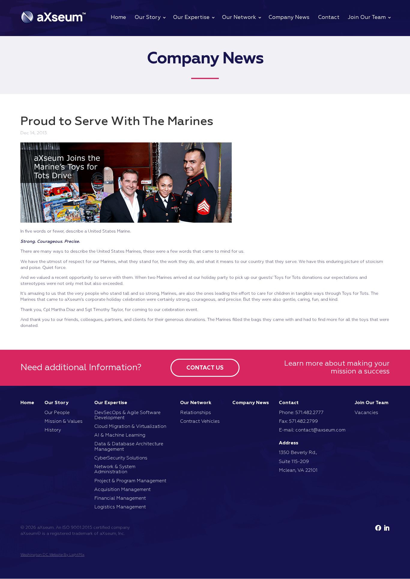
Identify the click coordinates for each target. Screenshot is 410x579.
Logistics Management (120, 507)
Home (118, 17)
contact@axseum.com (320, 430)
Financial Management (120, 498)
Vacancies (366, 412)
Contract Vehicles (200, 421)
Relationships (195, 412)
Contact (328, 17)
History (52, 430)
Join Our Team (367, 17)
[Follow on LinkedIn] (387, 528)
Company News (288, 17)
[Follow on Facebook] (378, 528)
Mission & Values (63, 421)
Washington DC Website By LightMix (52, 555)
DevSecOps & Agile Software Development (127, 415)
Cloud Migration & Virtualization (130, 426)
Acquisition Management (122, 489)
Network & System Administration (114, 469)
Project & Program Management (130, 481)
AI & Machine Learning (119, 435)
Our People (57, 412)
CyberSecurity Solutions (120, 458)
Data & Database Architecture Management (128, 447)
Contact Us (205, 368)
